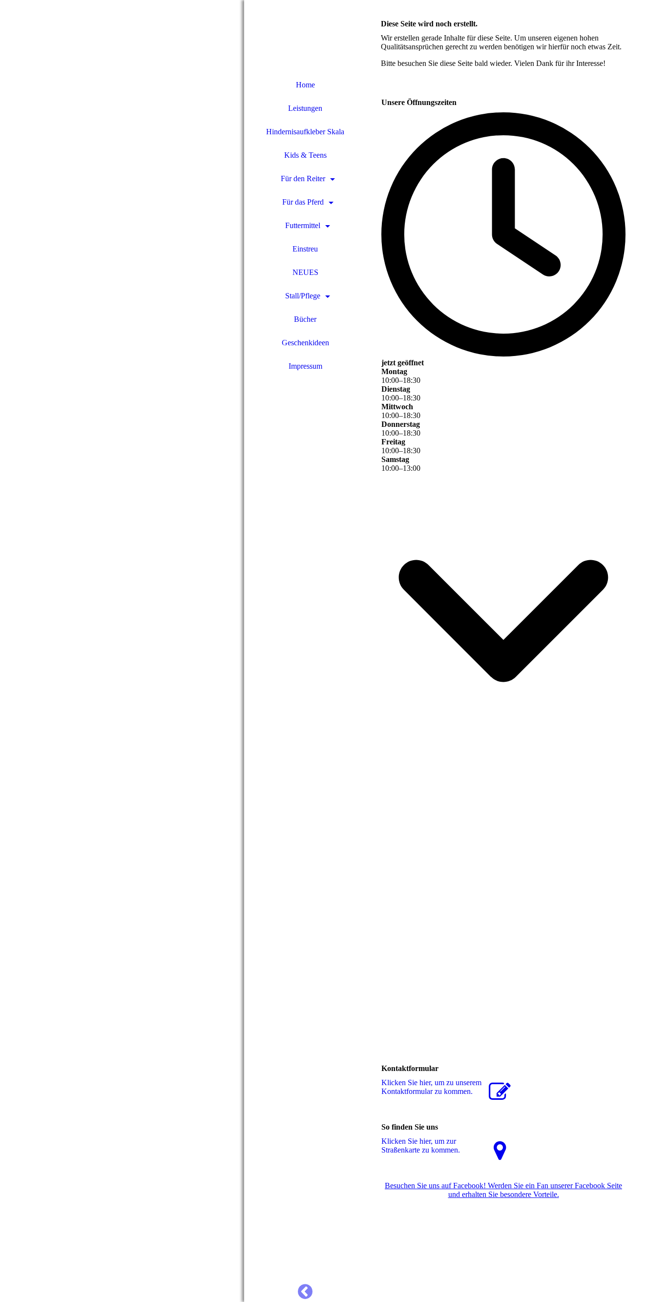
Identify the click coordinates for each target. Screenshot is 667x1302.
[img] (122, 651)
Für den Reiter (303, 178)
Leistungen (305, 108)
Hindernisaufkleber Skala (305, 131)
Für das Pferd (303, 202)
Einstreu (305, 249)
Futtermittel (302, 225)
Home (305, 85)
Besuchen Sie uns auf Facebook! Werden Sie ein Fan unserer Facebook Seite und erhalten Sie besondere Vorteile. (503, 1189)
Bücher (305, 319)
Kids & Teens (305, 155)
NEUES (305, 272)
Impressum (305, 366)
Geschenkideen (305, 342)
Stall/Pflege (302, 296)
